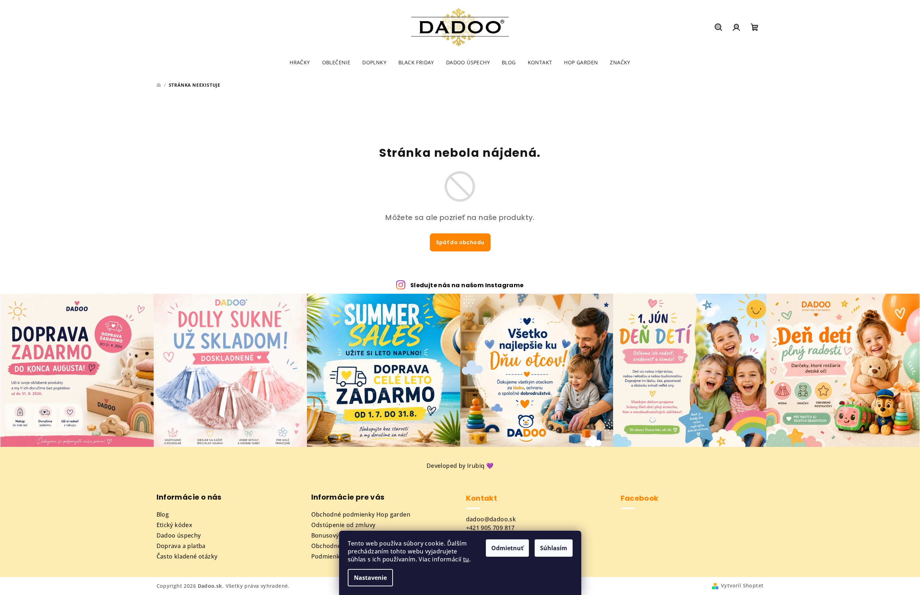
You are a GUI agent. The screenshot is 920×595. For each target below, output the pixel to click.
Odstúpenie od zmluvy (343, 525)
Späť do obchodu (460, 242)
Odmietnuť (507, 548)
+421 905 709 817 (490, 528)
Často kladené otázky (187, 556)
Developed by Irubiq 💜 (460, 466)
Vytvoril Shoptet (742, 585)
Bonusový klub (332, 535)
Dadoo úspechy (179, 535)
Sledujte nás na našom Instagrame (467, 285)
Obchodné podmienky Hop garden (361, 514)
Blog (163, 514)
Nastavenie (370, 578)
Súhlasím (553, 548)
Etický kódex (175, 525)
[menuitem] (300, 62)
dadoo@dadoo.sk (491, 519)
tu (466, 559)
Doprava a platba (181, 546)
